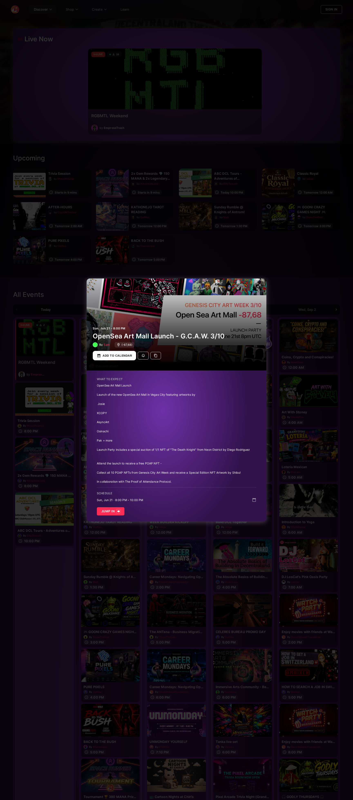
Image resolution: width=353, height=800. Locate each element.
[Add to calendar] (254, 500)
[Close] (260, 285)
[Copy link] (155, 355)
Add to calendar (117, 355)
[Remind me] (143, 355)
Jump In (108, 511)
